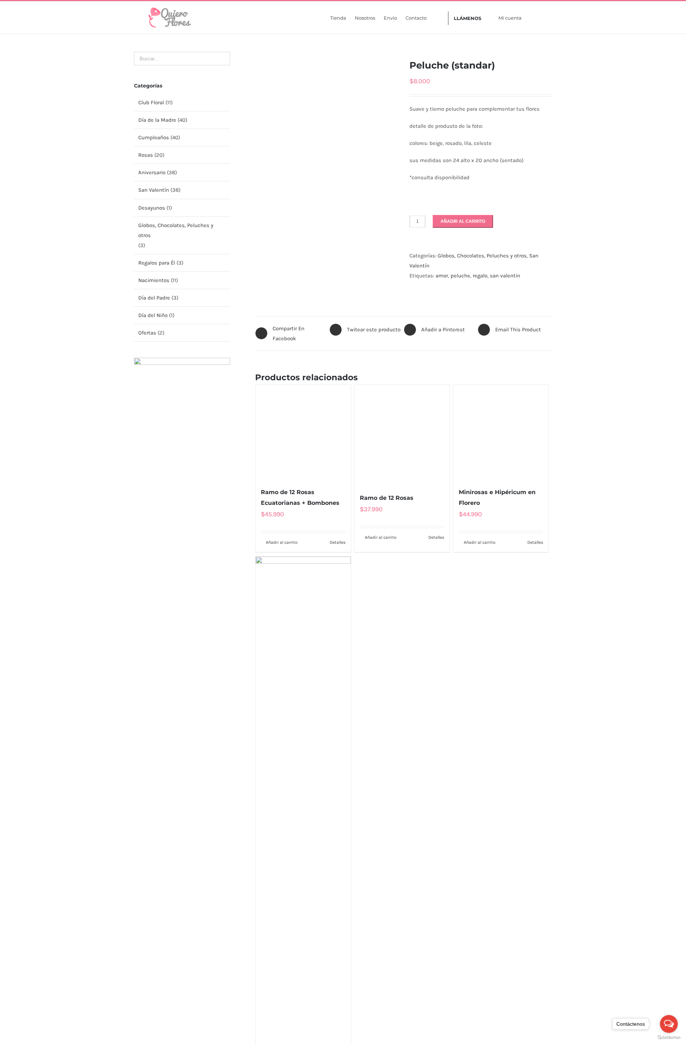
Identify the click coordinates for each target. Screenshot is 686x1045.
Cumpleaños (153, 137)
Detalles (338, 982)
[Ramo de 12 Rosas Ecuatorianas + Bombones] (303, 652)
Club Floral (151, 102)
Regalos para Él (156, 263)
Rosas (145, 155)
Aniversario (151, 172)
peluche (460, 275)
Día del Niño (153, 315)
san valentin (505, 275)
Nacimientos (153, 280)
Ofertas (147, 333)
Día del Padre (154, 298)
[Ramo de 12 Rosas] (401, 652)
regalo (480, 275)
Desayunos (151, 208)
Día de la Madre (157, 120)
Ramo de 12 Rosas (386, 932)
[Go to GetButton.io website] (668, 1037)
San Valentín (153, 190)
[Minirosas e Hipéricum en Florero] (500, 652)
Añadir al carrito (463, 221)
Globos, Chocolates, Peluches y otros (482, 255)
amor (442, 275)
